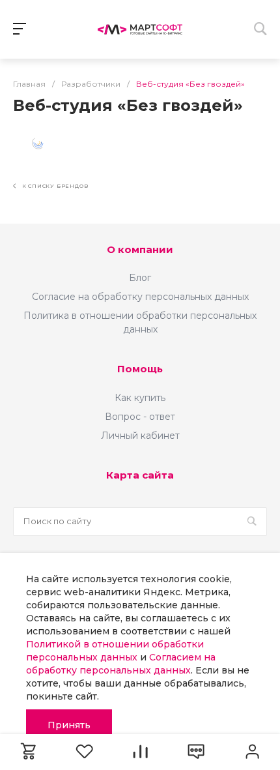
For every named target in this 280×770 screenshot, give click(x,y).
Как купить (140, 398)
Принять (69, 725)
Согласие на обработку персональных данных (140, 297)
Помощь (140, 369)
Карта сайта (140, 475)
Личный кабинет (140, 435)
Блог (140, 278)
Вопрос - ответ (140, 416)
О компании (140, 249)
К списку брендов (54, 186)
